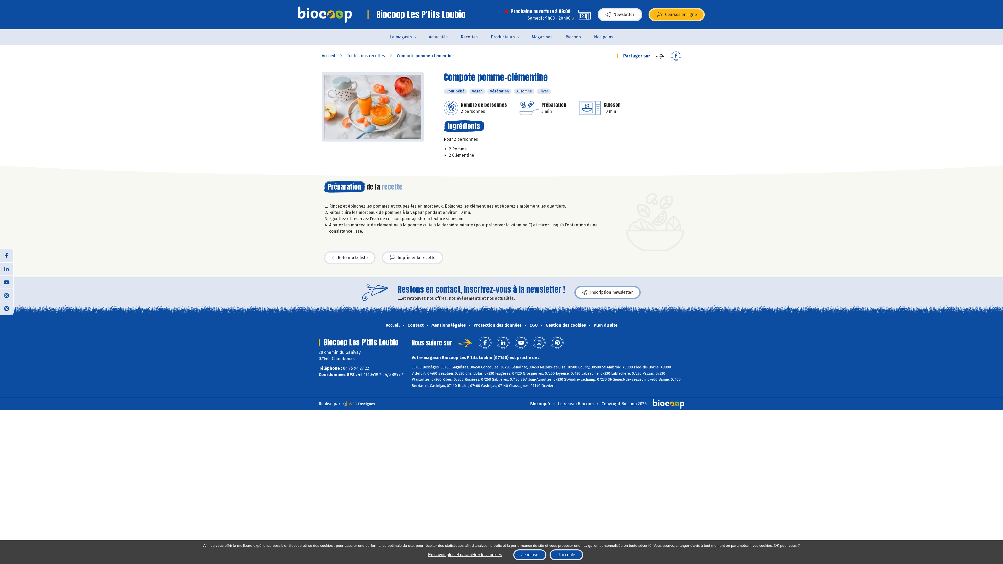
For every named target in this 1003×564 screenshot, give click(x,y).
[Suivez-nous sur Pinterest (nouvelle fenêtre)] (6, 308)
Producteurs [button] (503, 36)
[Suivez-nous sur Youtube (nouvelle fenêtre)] (6, 282)
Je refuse (529, 555)
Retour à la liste (353, 257)
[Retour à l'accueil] (325, 15)
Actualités (438, 36)
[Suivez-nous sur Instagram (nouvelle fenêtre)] (6, 295)
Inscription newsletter (611, 292)
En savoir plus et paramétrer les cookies (465, 555)
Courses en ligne (681, 14)
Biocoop (573, 36)
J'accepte (566, 555)
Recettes (469, 36)
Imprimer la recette (416, 257)
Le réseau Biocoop (576, 403)
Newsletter (623, 14)
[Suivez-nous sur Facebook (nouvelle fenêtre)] (6, 255)
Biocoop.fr (540, 403)
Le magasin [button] (401, 36)
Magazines (542, 36)
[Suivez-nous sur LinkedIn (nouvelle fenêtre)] (6, 268)
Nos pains (603, 36)
